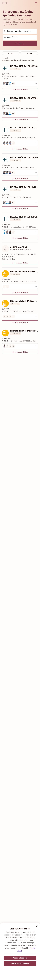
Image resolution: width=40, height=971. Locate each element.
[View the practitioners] (20, 286)
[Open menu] (36, 3)
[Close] (37, 926)
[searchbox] (20, 31)
